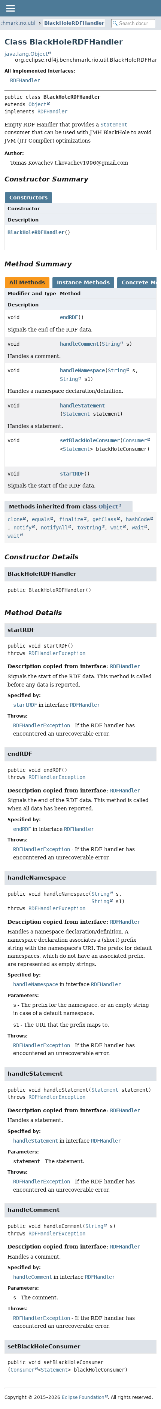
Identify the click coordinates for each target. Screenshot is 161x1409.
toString (89, 528)
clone (14, 519)
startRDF (72, 474)
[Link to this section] (94, 179)
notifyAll (54, 528)
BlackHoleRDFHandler (74, 23)
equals (41, 519)
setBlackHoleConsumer (90, 440)
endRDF (69, 317)
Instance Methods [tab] (83, 282)
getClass (104, 519)
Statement (76, 414)
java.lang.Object (26, 54)
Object (37, 104)
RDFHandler (25, 80)
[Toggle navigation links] (10, 8)
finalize (71, 519)
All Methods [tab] (27, 282)
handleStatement (82, 406)
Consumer (135, 440)
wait (116, 528)
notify (22, 528)
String (111, 344)
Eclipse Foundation (83, 1397)
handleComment (79, 344)
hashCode (138, 519)
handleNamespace (82, 370)
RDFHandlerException (56, 653)
